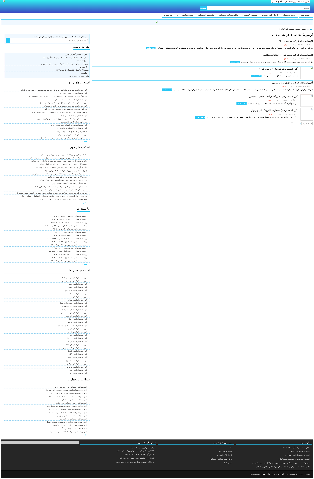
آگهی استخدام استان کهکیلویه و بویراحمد (72, 348)
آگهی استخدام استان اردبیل (77, 284)
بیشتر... (84, 141)
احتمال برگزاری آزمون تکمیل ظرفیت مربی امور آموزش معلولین (63, 155)
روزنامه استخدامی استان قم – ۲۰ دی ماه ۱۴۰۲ (70, 254)
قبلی (299, 123)
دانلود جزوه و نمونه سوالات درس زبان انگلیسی (70, 425)
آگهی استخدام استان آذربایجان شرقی (73, 278)
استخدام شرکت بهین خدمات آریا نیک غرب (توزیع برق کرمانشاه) (64, 138)
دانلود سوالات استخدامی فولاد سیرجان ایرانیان (70, 387)
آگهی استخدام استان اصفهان (77, 287)
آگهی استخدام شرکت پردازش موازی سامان (292, 82)
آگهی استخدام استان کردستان (76, 338)
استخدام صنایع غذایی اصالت (299, 451)
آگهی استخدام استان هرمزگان (76, 367)
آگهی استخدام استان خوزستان (76, 316)
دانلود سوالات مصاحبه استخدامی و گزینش (72, 416)
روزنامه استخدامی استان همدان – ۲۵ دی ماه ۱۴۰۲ (69, 232)
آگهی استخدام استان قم (78, 335)
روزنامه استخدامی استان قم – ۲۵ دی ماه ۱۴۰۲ (70, 229)
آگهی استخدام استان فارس (77, 329)
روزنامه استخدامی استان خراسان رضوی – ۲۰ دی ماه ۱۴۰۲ (65, 251)
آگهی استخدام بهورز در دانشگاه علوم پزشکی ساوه (69, 125)
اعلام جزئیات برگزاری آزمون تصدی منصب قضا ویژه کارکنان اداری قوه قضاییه (59, 161)
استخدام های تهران (225, 451)
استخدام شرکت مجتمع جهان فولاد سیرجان (72, 131)
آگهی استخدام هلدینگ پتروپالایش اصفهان (72, 135)
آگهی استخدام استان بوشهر (77, 297)
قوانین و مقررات (289, 15)
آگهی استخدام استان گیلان (78, 354)
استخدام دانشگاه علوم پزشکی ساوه (74, 122)
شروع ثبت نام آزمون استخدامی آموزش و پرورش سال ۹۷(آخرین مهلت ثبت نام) (281, 463)
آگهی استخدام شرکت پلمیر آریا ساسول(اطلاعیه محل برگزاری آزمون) (62, 119)
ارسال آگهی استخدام (270, 15)
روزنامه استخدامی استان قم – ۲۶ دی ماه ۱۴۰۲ (70, 216)
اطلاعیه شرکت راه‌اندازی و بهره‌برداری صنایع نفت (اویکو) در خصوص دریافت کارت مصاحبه (54, 158)
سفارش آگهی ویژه (249, 15)
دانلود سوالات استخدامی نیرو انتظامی (73, 419)
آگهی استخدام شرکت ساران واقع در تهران (278, 69)
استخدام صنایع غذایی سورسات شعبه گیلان (294, 459)
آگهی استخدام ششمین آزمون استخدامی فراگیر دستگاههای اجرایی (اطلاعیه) (282, 467)
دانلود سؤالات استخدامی (228, 15)
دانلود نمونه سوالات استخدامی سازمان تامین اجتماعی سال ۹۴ (64, 390)
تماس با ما (168, 15)
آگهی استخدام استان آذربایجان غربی (74, 281)
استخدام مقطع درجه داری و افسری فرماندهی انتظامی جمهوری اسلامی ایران (59, 112)
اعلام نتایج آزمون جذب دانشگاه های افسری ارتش (69, 183)
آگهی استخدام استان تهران (77, 300)
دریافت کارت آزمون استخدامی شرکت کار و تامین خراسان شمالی (63, 164)
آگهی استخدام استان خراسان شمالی (74, 313)
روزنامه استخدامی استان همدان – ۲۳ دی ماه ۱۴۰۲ (69, 248)
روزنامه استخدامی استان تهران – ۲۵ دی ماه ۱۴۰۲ (69, 219)
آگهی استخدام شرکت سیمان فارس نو (73, 93)
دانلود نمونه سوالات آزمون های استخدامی (295, 448)
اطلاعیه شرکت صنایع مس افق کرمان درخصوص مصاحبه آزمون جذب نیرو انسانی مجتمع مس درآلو (51, 193)
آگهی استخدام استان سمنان (77, 322)
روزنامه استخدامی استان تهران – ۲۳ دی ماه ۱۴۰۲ (69, 242)
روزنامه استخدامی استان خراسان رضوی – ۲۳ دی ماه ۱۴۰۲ (65, 238)
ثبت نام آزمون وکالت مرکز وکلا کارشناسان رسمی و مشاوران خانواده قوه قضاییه (58, 96)
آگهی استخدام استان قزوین (77, 332)
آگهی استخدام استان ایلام (78, 294)
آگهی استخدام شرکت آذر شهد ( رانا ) (296, 41)
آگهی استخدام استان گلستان (77, 351)
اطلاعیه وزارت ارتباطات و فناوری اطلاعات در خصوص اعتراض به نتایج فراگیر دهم (58, 174)
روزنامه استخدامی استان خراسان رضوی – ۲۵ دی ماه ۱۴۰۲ (65, 226)
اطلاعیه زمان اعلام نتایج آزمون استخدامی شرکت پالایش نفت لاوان (63, 190)
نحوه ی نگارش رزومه (185, 15)
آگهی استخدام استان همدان (77, 370)
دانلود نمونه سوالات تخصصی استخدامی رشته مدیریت (68, 412)
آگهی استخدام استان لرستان (77, 357)
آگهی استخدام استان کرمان (77, 341)
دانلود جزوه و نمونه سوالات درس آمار (73, 428)
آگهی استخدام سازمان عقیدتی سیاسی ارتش (71, 100)
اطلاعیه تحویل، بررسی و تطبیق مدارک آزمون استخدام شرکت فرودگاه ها (61, 187)
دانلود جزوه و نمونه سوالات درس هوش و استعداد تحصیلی (66, 422)
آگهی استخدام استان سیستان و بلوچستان (72, 325)
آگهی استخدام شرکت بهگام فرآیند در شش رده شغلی (273, 96)
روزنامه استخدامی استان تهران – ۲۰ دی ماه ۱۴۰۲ (69, 258)
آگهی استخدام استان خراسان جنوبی (74, 306)
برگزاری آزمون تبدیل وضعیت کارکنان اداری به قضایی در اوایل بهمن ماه (61, 167)
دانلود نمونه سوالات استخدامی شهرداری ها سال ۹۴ (68, 393)
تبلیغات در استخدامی (206, 15)
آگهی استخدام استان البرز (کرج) (75, 290)
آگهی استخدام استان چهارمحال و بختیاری (72, 303)
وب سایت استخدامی (265, 474)
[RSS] (6, 474)
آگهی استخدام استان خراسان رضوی (74, 309)
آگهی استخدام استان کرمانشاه (76, 345)
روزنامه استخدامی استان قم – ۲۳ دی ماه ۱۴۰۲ (70, 235)
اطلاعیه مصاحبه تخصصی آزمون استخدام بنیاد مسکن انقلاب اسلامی (63, 180)
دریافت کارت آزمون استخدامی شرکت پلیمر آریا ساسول (67, 177)
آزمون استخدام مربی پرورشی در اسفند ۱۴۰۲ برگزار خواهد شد (64, 171)
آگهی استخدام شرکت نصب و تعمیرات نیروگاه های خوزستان (65, 106)
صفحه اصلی (305, 15)
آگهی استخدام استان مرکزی (77, 364)
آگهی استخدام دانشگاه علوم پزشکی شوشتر (71, 128)
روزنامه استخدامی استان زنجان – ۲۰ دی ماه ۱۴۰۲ (69, 261)
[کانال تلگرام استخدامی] (157, 22)
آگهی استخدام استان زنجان (77, 319)
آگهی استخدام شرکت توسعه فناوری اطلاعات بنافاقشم (288, 55)
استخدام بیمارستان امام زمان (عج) (297, 455)
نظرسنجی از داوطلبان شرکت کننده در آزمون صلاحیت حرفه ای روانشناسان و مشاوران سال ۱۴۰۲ (52, 196)
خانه (311, 29)
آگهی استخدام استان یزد (78, 373)
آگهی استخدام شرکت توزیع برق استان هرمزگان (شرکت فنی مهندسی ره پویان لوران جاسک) (53, 90)
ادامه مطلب (151, 48)
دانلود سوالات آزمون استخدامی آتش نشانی (71, 403)
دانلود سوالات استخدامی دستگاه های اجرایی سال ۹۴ (68, 397)
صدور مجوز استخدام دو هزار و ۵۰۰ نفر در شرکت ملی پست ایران (63, 199)
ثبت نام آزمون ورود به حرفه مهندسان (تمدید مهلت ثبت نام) (66, 109)
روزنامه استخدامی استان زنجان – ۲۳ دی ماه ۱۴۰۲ (69, 245)
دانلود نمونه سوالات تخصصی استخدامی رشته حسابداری (67, 409)
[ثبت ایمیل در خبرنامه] (8, 40)
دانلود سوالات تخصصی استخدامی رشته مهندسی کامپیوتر (66, 406)
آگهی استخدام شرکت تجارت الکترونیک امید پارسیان (274, 110)
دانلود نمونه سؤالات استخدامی (221, 459)
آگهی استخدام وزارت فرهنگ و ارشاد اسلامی (71, 115)
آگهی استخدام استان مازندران (76, 361)
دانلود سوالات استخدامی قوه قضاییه (74, 400)
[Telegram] (12, 474)
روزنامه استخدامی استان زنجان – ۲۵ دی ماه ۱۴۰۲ (69, 222)
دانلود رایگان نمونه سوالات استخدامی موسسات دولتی (67, 432)
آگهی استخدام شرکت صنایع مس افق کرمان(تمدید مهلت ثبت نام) (63, 103)
